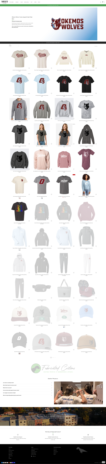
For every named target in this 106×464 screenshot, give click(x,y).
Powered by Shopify (96, 462)
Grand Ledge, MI (56, 451)
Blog (9, 457)
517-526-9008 (33, 450)
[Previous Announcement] (42, 42)
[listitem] (53, 5)
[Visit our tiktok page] (35, 456)
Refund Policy (10, 454)
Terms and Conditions (11, 450)
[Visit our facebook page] (31, 456)
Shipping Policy (11, 455)
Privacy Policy (10, 451)
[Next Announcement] (63, 42)
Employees (10, 458)
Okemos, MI (55, 450)
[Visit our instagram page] (33, 456)
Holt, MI (55, 454)
